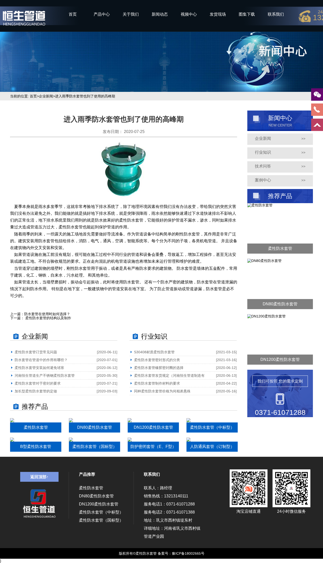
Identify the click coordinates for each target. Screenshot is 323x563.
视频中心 (189, 14)
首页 (73, 14)
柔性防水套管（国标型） (101, 520)
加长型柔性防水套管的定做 (36, 391)
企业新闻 (46, 96)
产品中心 (102, 14)
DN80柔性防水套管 (96, 496)
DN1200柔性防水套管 (98, 504)
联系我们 (276, 14)
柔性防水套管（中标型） (101, 512)
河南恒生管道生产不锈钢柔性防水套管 (45, 375)
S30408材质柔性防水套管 (154, 352)
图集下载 (247, 14)
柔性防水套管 (91, 488)
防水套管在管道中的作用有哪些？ (41, 360)
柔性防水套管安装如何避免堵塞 (39, 368)
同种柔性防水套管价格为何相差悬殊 (162, 391)
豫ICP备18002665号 (188, 553)
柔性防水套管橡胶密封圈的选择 (158, 368)
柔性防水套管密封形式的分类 (157, 360)
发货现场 (218, 14)
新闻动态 (160, 14)
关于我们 (131, 14)
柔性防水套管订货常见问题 (36, 352)
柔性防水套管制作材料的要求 (157, 383)
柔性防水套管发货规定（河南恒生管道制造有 (169, 375)
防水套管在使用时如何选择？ (47, 314)
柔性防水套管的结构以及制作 (47, 318)
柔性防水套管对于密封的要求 (38, 383)
